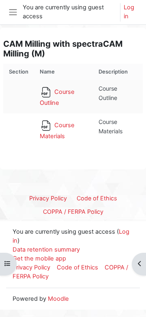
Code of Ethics (97, 198)
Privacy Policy (48, 198)
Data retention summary (46, 249)
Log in (129, 12)
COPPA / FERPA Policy (73, 211)
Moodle (58, 298)
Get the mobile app (39, 258)
